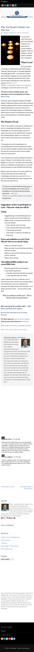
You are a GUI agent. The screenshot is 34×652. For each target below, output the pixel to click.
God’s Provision (5, 540)
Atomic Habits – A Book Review (10, 546)
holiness (28, 176)
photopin (22, 325)
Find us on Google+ (6, 627)
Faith (10, 329)
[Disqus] (17, 412)
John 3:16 (14, 193)
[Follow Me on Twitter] (8, 5)
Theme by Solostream (23, 648)
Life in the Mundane (6, 549)
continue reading (16, 515)
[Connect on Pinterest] (10, 5)
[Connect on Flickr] (13, 5)
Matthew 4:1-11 (12, 83)
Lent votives (13, 325)
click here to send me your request (16, 307)
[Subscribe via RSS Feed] (2, 5)
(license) (28, 325)
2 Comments (25, 33)
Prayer (25, 329)
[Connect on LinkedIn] (16, 5)
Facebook (24, 321)
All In (7, 329)
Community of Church (8, 486)
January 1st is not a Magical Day (10, 537)
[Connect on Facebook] (5, 5)
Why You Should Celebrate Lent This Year (15, 28)
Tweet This (5, 96)
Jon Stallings (4, 33)
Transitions (4, 543)
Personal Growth (17, 329)
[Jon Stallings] (17, 17)
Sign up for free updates (22, 319)
